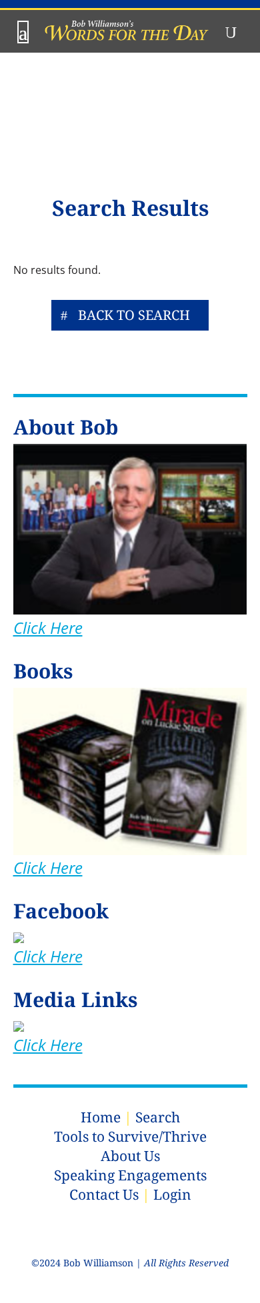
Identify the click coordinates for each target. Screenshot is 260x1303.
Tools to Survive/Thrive (130, 1136)
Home (101, 1117)
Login (172, 1194)
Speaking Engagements (130, 1175)
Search (157, 1117)
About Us (130, 1155)
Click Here (48, 628)
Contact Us (104, 1194)
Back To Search (134, 315)
